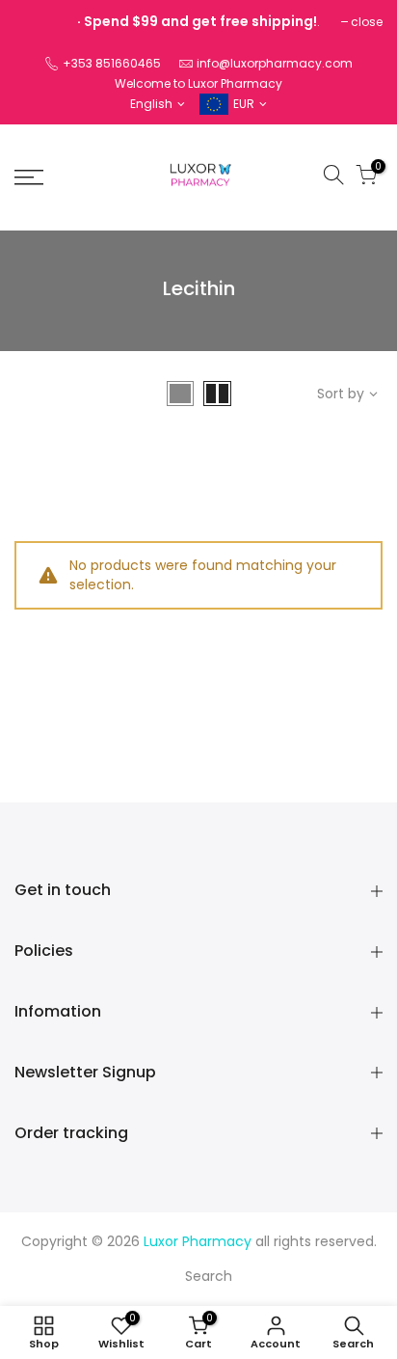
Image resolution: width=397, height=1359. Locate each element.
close (367, 22)
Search (208, 1276)
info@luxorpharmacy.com (275, 63)
